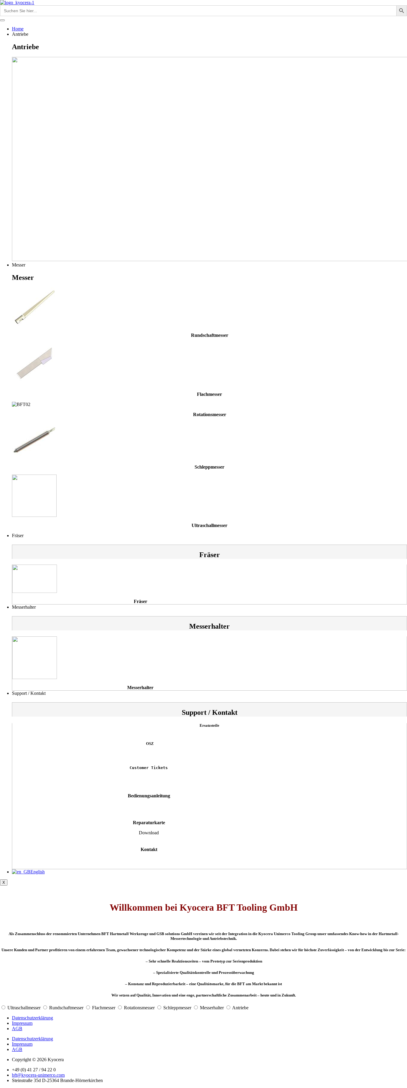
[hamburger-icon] (2, 20)
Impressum (22, 1023)
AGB (17, 1028)
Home (18, 28)
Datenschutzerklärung (32, 1017)
